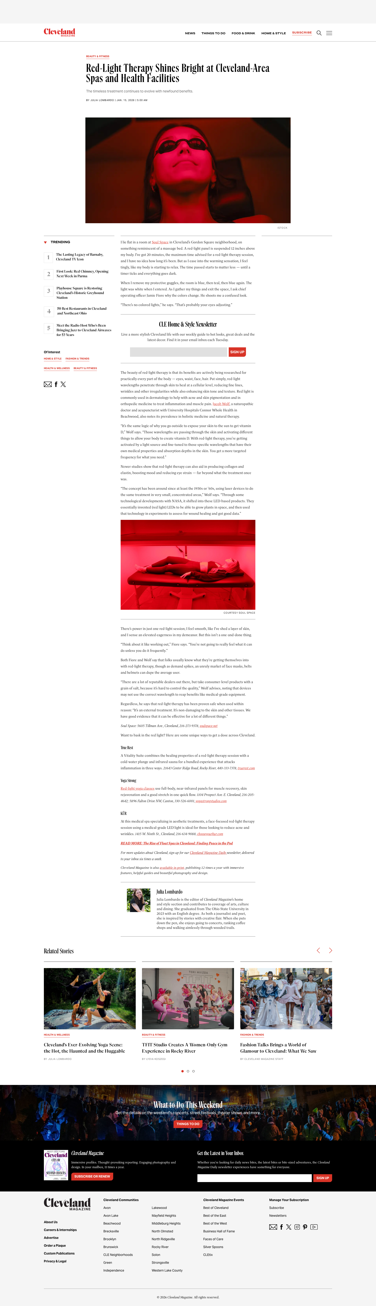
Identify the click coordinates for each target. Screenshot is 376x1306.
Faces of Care (213, 1239)
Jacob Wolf (221, 404)
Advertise (51, 1238)
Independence (113, 1270)
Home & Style (273, 33)
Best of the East (214, 1216)
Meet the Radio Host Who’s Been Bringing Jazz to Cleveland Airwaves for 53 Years (84, 330)
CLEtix (208, 1255)
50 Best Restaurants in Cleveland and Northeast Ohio (82, 311)
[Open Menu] (329, 33)
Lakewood (159, 1208)
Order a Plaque (55, 1246)
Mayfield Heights (164, 1216)
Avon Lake (110, 1216)
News (190, 33)
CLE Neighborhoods (118, 1255)
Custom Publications (59, 1253)
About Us (51, 1222)
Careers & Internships (60, 1230)
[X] (288, 1227)
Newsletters (278, 1216)
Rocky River (160, 1247)
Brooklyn (109, 1239)
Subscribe (302, 32)
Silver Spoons (213, 1247)
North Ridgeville (163, 1239)
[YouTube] (314, 1227)
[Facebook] (281, 1227)
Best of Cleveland (216, 1208)
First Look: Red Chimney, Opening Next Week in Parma (82, 274)
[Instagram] (297, 1227)
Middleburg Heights (166, 1223)
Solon (156, 1255)
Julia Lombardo (102, 100)
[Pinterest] (305, 1227)
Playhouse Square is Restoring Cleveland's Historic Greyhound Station (80, 293)
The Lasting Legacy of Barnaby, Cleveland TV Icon (79, 257)
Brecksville (111, 1231)
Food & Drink (243, 33)
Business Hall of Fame (219, 1231)
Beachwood (112, 1223)
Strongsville (160, 1263)
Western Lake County (167, 1270)
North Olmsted (162, 1231)
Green (107, 1263)
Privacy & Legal (55, 1261)
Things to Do (213, 33)
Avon (107, 1208)
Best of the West (215, 1223)
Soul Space (160, 242)
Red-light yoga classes (138, 788)
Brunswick (110, 1247)
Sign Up (237, 352)
